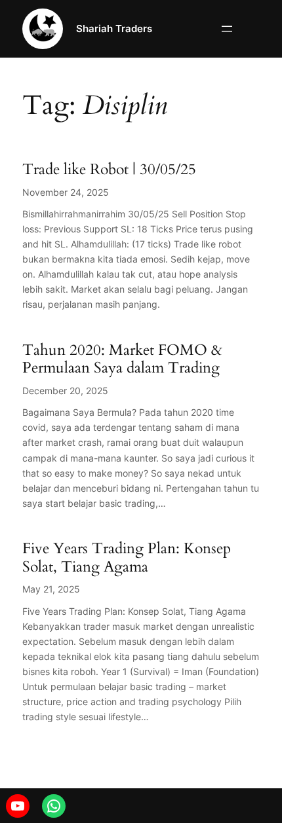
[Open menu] (227, 29)
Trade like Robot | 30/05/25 (109, 169)
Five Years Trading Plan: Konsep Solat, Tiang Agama (126, 558)
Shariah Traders (114, 29)
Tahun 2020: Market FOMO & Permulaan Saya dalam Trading (122, 359)
